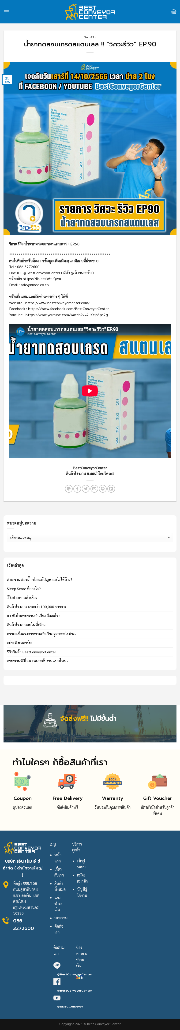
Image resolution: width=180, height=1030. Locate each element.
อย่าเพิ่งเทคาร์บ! (19, 642)
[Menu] (6, 11)
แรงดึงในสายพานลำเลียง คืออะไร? (33, 615)
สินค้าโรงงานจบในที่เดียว (26, 624)
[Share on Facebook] (77, 489)
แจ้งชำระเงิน (58, 903)
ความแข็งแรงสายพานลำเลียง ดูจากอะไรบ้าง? (41, 633)
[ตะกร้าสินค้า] (173, 12)
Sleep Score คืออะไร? (24, 588)
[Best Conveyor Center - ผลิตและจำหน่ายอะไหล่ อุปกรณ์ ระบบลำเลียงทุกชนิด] (90, 11)
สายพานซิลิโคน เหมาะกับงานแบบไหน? (37, 660)
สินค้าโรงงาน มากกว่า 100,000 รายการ (37, 606)
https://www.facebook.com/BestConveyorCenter (68, 308)
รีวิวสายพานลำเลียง (22, 597)
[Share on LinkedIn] (111, 489)
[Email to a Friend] (94, 489)
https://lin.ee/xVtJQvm (42, 278)
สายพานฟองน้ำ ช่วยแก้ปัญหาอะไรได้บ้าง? (39, 579)
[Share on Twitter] (86, 489)
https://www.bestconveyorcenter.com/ (57, 302)
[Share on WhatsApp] (69, 489)
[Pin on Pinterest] (103, 489)
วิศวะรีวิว (90, 37)
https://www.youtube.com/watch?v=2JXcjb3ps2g (67, 314)
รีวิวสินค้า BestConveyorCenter (31, 651)
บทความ (61, 917)
